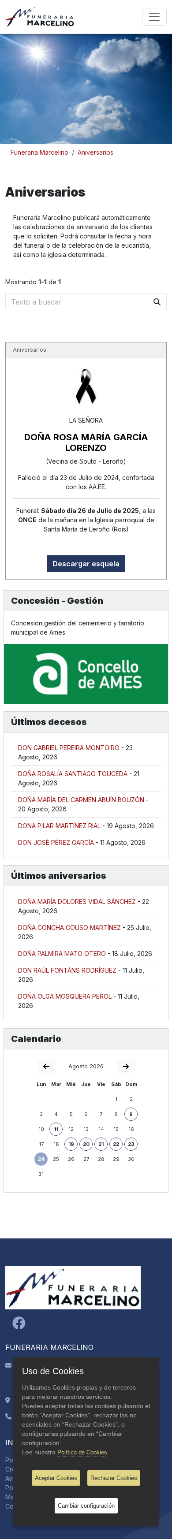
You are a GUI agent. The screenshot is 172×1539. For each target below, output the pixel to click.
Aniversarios (95, 152)
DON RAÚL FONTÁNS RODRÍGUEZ (67, 970)
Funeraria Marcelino (39, 152)
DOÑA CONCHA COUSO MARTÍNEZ (69, 927)
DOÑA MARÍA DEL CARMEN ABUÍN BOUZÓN (81, 799)
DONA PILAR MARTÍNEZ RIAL (59, 825)
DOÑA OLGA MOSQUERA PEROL (65, 996)
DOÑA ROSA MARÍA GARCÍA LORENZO (86, 442)
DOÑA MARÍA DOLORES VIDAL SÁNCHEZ (77, 901)
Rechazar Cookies (113, 1478)
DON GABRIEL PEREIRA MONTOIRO (69, 747)
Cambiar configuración (86, 1505)
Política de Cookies (82, 1452)
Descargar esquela (86, 563)
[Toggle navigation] (154, 17)
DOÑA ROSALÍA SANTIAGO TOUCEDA (72, 773)
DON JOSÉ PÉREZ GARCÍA (56, 842)
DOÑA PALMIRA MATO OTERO (62, 953)
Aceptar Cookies (56, 1478)
